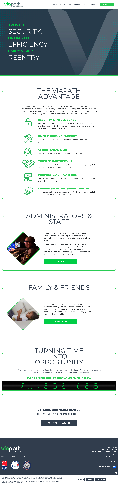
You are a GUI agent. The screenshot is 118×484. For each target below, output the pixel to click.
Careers (93, 4)
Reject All (90, 479)
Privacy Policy (111, 456)
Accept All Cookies (100, 479)
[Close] (115, 479)
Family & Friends (65, 4)
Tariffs (114, 459)
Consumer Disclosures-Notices (104, 452)
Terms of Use (112, 461)
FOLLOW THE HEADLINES (59, 423)
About (86, 4)
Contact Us (112, 447)
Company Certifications (107, 449)
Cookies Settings (79, 479)
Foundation (77, 4)
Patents (114, 454)
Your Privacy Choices (103, 467)
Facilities (54, 4)
